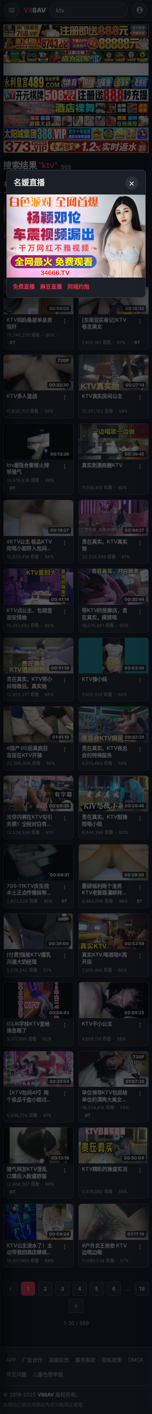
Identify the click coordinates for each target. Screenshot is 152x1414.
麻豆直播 (51, 286)
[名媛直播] (76, 707)
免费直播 (24, 286)
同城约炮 (78, 286)
